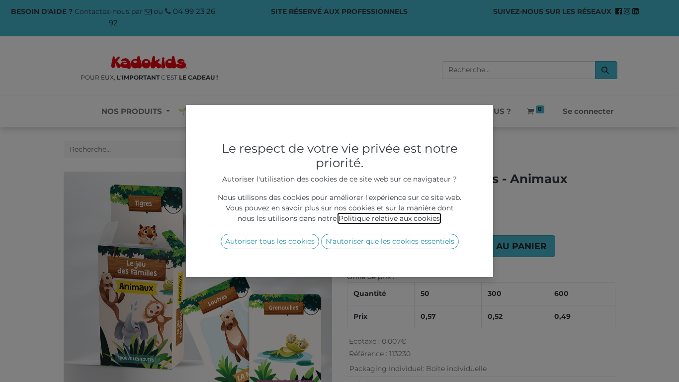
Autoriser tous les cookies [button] (270, 241)
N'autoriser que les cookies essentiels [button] (390, 241)
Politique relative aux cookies (389, 218)
